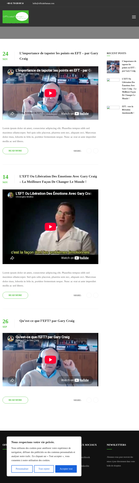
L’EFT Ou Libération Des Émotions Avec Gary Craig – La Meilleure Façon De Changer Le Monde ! (58, 178)
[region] (44, 456)
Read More (15, 150)
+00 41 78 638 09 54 (15, 3)
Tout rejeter (44, 469)
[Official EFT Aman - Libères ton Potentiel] (16, 18)
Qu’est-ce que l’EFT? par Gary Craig (46, 321)
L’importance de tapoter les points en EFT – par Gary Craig (58, 55)
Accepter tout (66, 469)
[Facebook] (89, 151)
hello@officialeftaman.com (43, 3)
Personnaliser (22, 469)
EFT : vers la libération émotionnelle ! (128, 109)
